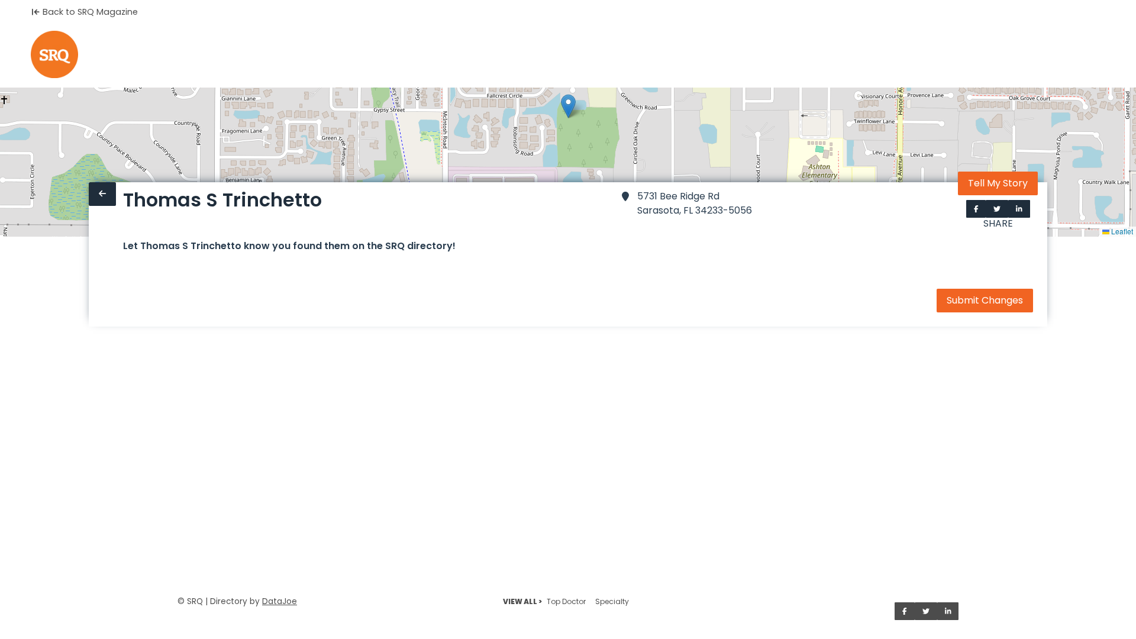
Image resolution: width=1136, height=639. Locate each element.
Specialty (612, 601)
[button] (568, 106)
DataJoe (279, 601)
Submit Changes (985, 300)
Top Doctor (566, 601)
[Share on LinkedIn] (1019, 209)
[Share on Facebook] (976, 209)
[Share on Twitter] (997, 209)
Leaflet (1121, 231)
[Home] (54, 54)
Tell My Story (998, 183)
